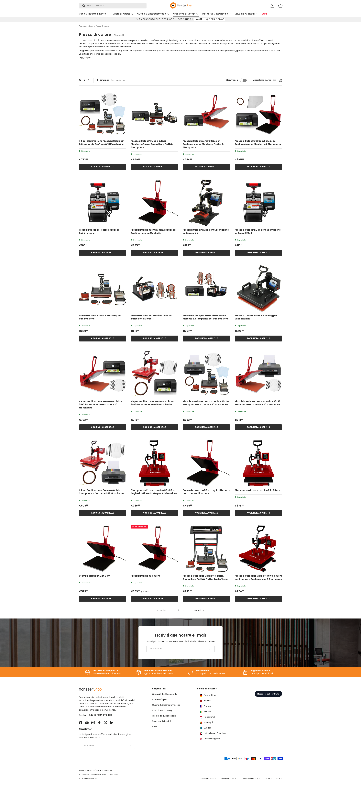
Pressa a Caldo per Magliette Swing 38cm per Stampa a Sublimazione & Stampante (258, 577)
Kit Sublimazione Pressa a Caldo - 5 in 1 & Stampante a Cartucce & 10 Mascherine (206, 403)
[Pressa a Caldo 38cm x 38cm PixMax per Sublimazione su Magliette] (154, 202)
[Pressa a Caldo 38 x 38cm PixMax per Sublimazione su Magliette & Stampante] (258, 114)
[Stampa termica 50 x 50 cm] (102, 548)
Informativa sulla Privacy (250, 778)
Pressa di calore (102, 26)
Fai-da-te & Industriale (215, 14)
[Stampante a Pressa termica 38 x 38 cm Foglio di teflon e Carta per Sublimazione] (154, 463)
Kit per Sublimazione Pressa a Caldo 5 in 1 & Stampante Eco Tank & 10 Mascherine (102, 143)
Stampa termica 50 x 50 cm (94, 576)
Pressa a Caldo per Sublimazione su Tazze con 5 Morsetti (151, 317)
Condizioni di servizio (273, 778)
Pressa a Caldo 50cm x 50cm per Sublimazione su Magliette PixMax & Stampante (203, 144)
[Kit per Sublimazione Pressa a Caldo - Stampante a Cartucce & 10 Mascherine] (102, 463)
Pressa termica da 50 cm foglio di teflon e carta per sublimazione (206, 492)
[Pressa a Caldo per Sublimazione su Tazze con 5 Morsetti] (154, 288)
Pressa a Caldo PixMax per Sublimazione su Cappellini (206, 231)
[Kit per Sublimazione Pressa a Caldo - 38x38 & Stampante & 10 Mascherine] (154, 374)
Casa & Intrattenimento (92, 14)
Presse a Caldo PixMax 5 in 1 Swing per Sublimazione (100, 317)
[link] (162, 610)
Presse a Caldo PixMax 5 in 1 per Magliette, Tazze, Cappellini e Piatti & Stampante (152, 144)
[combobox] (113, 5)
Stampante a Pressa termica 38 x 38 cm (257, 490)
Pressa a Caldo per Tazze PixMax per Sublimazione (99, 231)
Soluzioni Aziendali (245, 14)
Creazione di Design (184, 14)
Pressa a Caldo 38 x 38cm (145, 576)
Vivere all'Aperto (121, 14)
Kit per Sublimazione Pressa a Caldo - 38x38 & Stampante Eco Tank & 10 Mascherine (100, 405)
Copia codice (216, 19)
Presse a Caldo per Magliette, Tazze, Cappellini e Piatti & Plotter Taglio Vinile (205, 577)
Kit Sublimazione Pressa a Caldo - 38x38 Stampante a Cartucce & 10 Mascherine (257, 403)
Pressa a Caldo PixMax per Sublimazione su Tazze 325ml (258, 231)
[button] (280, 6)
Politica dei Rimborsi (228, 778)
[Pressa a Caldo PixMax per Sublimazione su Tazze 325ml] (258, 202)
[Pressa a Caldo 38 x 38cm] (154, 548)
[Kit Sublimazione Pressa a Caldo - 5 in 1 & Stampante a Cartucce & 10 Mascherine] (206, 374)
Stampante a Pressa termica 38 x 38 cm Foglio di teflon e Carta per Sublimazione (154, 492)
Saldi (264, 14)
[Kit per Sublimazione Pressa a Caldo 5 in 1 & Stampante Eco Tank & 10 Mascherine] (102, 114)
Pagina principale (86, 26)
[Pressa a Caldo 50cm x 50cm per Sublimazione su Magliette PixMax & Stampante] (206, 114)
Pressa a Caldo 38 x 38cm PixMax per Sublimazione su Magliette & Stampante (258, 143)
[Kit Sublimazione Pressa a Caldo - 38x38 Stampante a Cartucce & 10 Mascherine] (258, 374)
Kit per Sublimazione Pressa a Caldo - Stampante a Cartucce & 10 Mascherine (101, 492)
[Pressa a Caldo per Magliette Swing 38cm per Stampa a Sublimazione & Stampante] (258, 548)
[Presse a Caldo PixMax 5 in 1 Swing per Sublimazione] (102, 288)
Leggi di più (85, 58)
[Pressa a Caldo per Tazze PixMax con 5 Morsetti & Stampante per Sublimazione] (206, 288)
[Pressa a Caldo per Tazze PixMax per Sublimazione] (102, 202)
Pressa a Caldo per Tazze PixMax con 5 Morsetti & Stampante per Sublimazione (205, 317)
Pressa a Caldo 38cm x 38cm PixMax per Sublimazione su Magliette (153, 231)
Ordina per (103, 80)
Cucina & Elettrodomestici (151, 14)
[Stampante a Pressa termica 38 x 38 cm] (258, 463)
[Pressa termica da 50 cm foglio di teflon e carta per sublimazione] (206, 463)
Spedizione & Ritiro (208, 778)
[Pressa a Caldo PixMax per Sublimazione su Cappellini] (206, 202)
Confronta (232, 80)
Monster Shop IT (91, 778)
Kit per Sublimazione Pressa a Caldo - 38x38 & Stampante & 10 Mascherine (152, 403)
